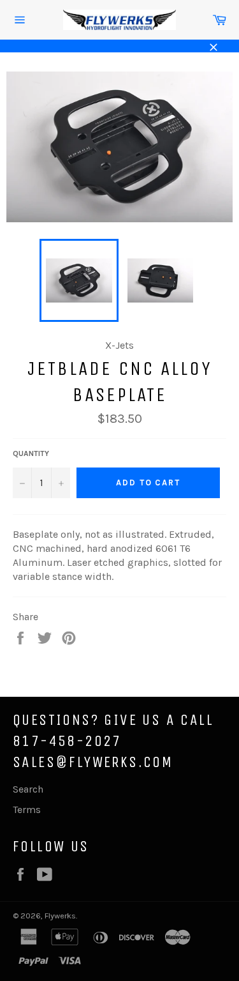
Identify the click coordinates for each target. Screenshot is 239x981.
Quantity (31, 453)
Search (28, 789)
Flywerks (60, 915)
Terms (27, 809)
